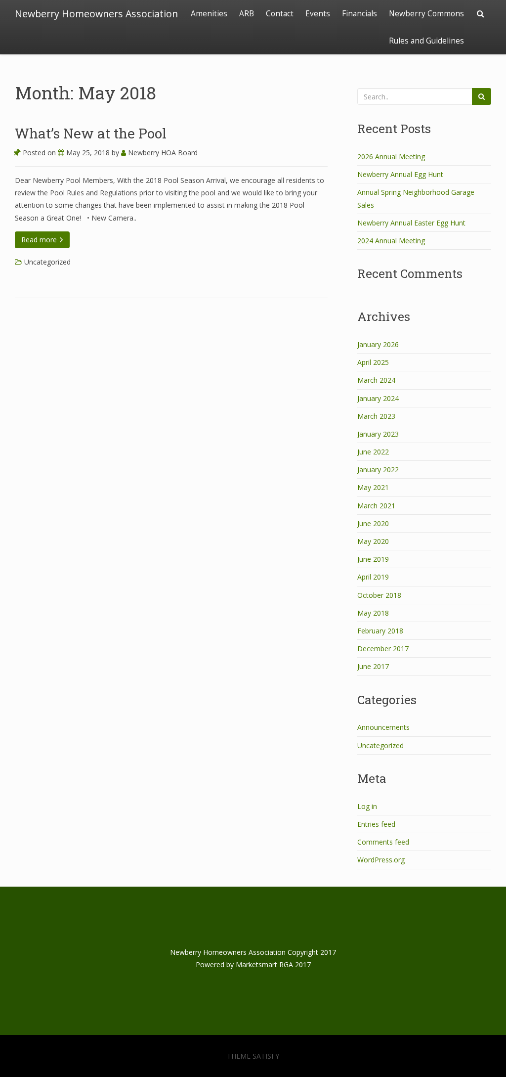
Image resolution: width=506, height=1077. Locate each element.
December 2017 (383, 648)
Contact (280, 13)
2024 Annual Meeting (391, 240)
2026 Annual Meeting (391, 156)
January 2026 (378, 344)
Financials (359, 13)
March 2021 (376, 505)
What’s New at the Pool (91, 133)
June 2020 (373, 523)
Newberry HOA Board (162, 152)
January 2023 (378, 434)
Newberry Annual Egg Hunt (400, 174)
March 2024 (376, 380)
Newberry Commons (426, 13)
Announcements (383, 727)
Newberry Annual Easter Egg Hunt (411, 222)
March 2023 (376, 416)
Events (317, 13)
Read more (40, 239)
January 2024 (378, 398)
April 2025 (373, 362)
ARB (246, 13)
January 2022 (378, 469)
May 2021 (373, 487)
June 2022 (373, 451)
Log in (367, 806)
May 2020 (373, 541)
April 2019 (373, 577)
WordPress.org (381, 859)
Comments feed (383, 842)
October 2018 (379, 595)
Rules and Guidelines (426, 41)
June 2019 (373, 559)
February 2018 (380, 630)
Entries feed (376, 824)
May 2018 (373, 613)
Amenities (209, 13)
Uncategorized (47, 262)
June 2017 (373, 666)
